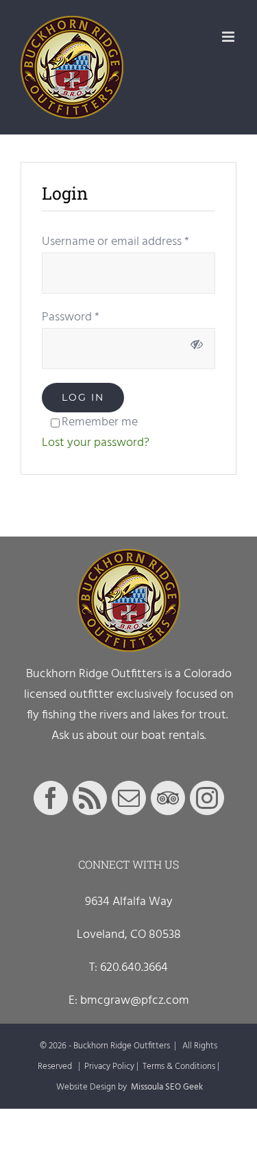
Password (70, 317)
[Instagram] (207, 798)
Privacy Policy (109, 1066)
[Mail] (129, 798)
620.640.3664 (134, 968)
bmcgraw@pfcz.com (134, 1001)
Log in (83, 397)
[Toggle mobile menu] (229, 37)
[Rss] (90, 798)
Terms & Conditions (179, 1066)
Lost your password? (95, 443)
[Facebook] (51, 798)
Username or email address (115, 242)
